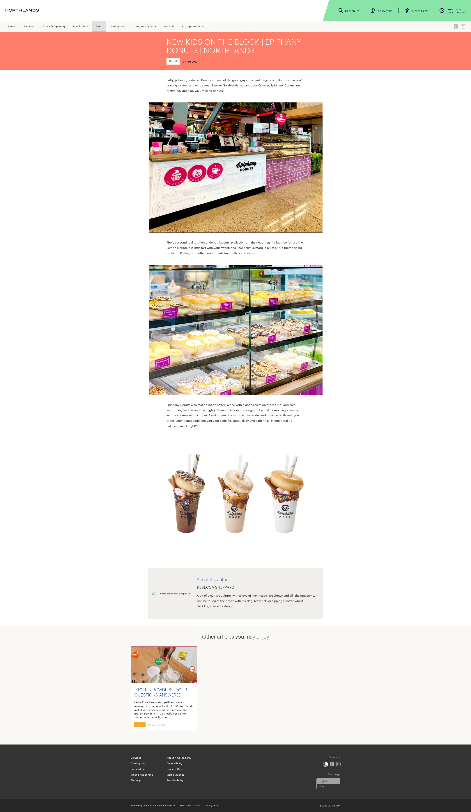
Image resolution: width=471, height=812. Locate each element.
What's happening (53, 26)
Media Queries (175, 774)
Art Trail (169, 26)
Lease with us (175, 769)
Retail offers (80, 26)
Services (29, 26)
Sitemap (136, 780)
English (323, 781)
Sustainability (175, 780)
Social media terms (190, 805)
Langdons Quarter (144, 26)
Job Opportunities (193, 26)
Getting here (117, 26)
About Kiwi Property (179, 757)
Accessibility (174, 763)
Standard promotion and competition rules (153, 805)
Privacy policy (211, 805)
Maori (321, 786)
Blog (99, 26)
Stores (12, 26)
